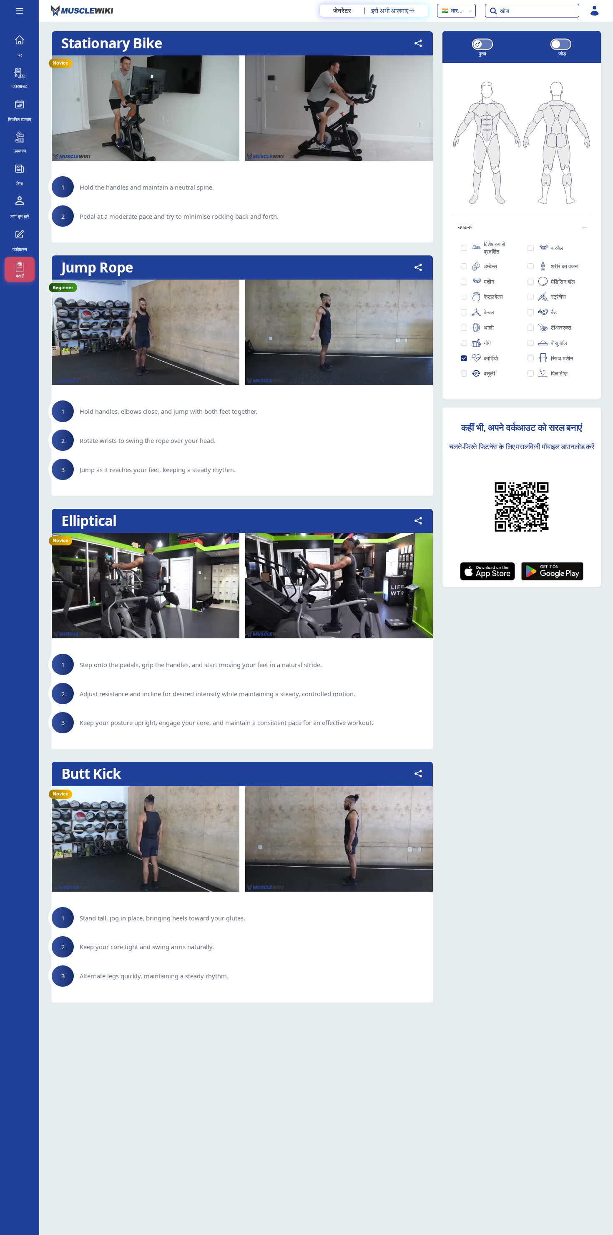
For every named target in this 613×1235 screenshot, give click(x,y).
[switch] (482, 44)
